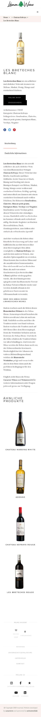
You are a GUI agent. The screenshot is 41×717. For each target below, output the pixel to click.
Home (5, 17)
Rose (7, 275)
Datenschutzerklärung (20, 652)
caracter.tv (9, 711)
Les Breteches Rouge (20, 592)
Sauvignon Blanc (29, 119)
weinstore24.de (32, 711)
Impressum (20, 658)
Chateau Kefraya (19, 17)
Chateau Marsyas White (20, 450)
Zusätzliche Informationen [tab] (16, 153)
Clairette (32, 116)
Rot (30, 272)
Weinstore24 (27, 380)
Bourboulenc (21, 116)
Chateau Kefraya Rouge (20, 545)
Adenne (20, 497)
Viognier (15, 122)
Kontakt (20, 663)
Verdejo (6, 122)
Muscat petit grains (12, 119)
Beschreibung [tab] (10, 143)
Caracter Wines (10, 380)
